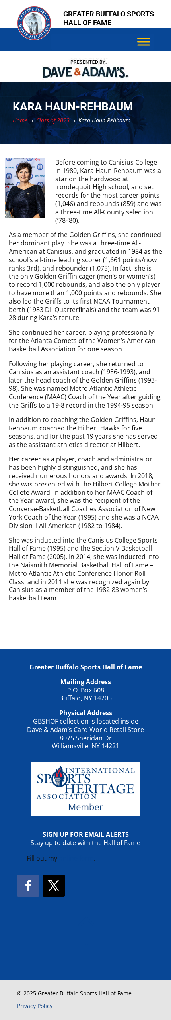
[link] (34, 37)
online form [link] (76, 858)
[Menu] (143, 42)
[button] (28, 886)
